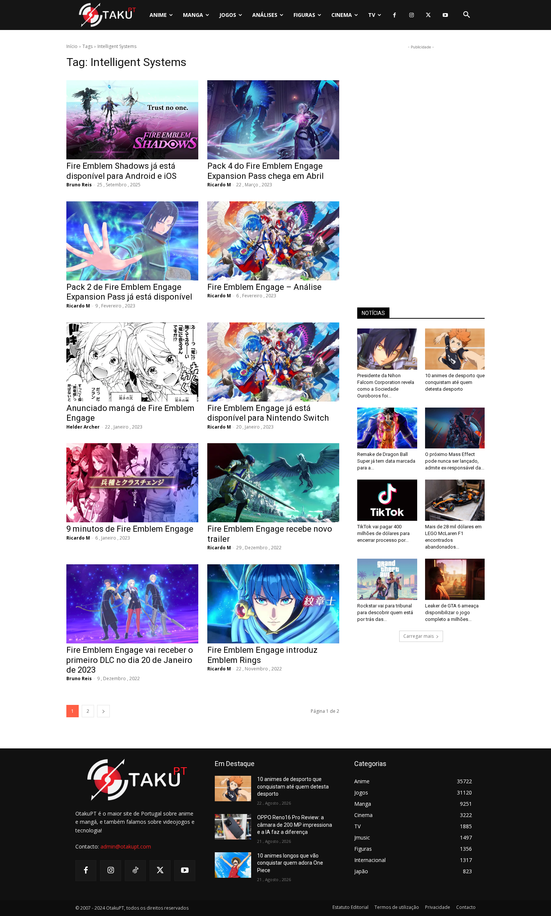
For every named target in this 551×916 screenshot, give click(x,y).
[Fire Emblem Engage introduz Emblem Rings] (273, 603)
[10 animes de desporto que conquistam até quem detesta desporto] (455, 349)
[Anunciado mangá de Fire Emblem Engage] (132, 362)
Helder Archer (83, 427)
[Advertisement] (421, 163)
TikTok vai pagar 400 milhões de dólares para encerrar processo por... (383, 533)
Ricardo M (219, 184)
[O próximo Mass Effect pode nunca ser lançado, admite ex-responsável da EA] (455, 428)
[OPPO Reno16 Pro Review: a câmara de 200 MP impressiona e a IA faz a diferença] (233, 827)
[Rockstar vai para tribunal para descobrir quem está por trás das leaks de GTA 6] (387, 579)
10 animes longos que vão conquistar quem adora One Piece (290, 863)
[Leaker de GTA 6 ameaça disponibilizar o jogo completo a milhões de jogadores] (455, 579)
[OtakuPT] (106, 14)
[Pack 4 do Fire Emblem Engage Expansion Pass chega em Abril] (273, 119)
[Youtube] (445, 15)
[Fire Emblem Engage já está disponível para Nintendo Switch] (273, 362)
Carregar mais (418, 636)
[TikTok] (135, 870)
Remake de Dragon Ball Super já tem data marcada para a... (386, 461)
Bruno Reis (79, 184)
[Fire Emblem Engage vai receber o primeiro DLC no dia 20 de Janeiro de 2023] (132, 603)
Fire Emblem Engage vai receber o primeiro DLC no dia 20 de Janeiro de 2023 (129, 660)
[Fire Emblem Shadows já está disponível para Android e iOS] (132, 119)
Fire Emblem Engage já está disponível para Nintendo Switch (268, 413)
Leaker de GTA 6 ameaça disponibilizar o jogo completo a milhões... (452, 612)
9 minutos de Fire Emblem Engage (129, 529)
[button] (467, 15)
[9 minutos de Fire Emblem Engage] (132, 482)
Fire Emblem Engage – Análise (264, 287)
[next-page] (103, 711)
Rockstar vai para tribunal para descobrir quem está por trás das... (385, 612)
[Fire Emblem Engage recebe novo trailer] (273, 482)
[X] (428, 15)
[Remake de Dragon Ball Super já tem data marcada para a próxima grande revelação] (387, 428)
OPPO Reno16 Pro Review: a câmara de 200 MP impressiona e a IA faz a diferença (294, 824)
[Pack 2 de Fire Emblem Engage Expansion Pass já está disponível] (132, 240)
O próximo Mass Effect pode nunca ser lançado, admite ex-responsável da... (454, 461)
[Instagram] (411, 15)
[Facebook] (394, 15)
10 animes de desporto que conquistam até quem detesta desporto (455, 382)
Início (72, 46)
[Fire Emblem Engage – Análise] (273, 240)
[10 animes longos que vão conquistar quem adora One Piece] (233, 865)
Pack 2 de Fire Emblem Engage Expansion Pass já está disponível (129, 291)
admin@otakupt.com (125, 846)
